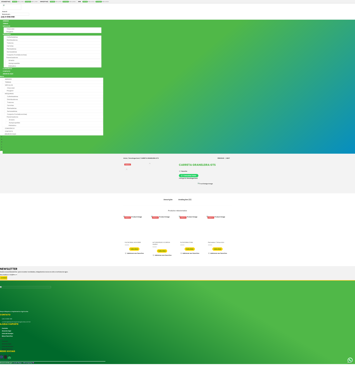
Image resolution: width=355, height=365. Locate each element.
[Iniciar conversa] (350, 360)
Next (228, 158)
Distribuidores (12, 40)
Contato (6, 71)
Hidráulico (12, 66)
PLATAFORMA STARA (186, 242)
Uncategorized (134, 158)
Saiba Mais (134, 249)
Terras (5, 23)
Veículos (6, 26)
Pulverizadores (12, 57)
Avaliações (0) (184, 199)
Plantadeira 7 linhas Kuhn (216, 242)
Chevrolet (10, 29)
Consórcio (7, 69)
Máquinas (7, 34)
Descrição (168, 199)
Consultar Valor (189, 176)
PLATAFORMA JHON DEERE (133, 242)
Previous (221, 158)
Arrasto (11, 60)
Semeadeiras (12, 52)
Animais (6, 21)
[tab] (168, 199)
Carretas (10, 46)
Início (125, 158)
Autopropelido (14, 63)
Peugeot (9, 32)
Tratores (10, 43)
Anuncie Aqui (8, 74)
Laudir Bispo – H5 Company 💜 (23, 363)
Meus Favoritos (7, 336)
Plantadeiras (11, 49)
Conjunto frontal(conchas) (17, 55)
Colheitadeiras (12, 37)
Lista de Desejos (7, 333)
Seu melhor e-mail (6, 275)
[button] (51, 76)
